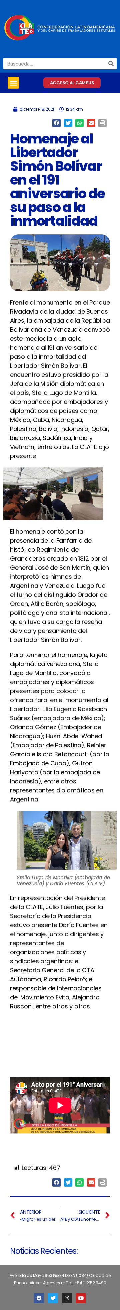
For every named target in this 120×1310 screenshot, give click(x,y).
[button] (13, 83)
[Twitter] (53, 1298)
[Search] (111, 63)
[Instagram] (67, 1298)
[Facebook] (39, 1298)
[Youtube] (81, 1298)
